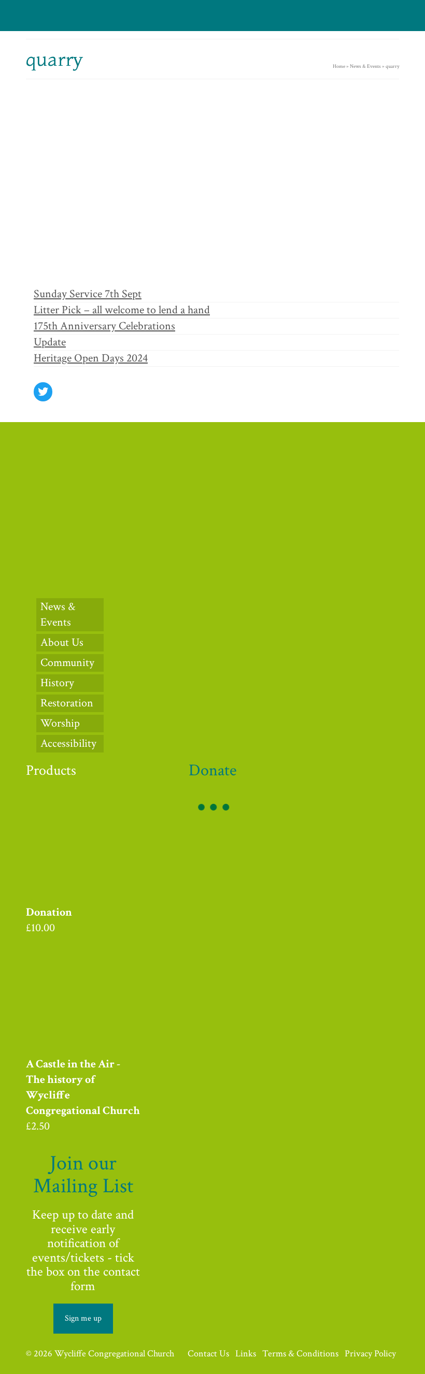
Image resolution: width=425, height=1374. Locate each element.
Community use (84, 149)
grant (83, 267)
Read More (153, 234)
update (255, 149)
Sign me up (83, 1318)
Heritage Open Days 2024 (91, 358)
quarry (157, 267)
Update (50, 342)
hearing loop (103, 267)
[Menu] (389, 15)
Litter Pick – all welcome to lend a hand (122, 309)
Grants (112, 149)
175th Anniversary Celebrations (104, 326)
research (235, 149)
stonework (247, 267)
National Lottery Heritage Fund (158, 149)
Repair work (209, 149)
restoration (177, 267)
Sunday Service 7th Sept (87, 293)
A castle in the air (58, 267)
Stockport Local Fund (212, 267)
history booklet (133, 267)
